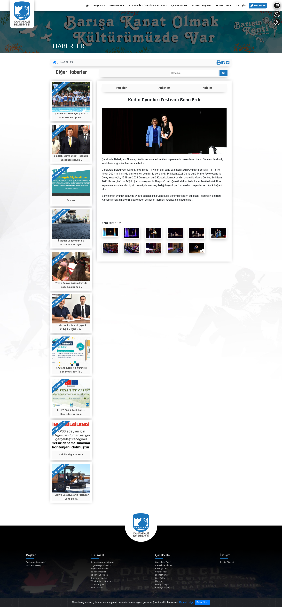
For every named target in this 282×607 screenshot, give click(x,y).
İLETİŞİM (241, 5)
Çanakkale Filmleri (163, 565)
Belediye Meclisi (98, 571)
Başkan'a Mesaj (33, 565)
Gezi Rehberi (161, 578)
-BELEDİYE (259, 5)
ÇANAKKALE (178, 5)
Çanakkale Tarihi (163, 562)
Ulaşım (158, 581)
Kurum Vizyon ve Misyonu (103, 562)
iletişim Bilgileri (227, 562)
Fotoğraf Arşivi (162, 584)
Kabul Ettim (202, 602)
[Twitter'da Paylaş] (227, 63)
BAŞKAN (99, 5)
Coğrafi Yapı (161, 571)
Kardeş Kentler (162, 587)
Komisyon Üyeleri (99, 578)
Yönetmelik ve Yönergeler (102, 581)
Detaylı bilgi (186, 602)
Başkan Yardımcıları (100, 568)
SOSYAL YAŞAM (201, 5)
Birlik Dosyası (97, 587)
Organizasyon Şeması (101, 565)
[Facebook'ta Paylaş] (223, 63)
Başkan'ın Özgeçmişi (36, 562)
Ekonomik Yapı (162, 575)
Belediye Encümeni (99, 575)
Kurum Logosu (97, 584)
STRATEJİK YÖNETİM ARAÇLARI (147, 5)
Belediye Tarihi (162, 568)
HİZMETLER (223, 5)
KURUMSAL (116, 5)
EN (277, 5)
